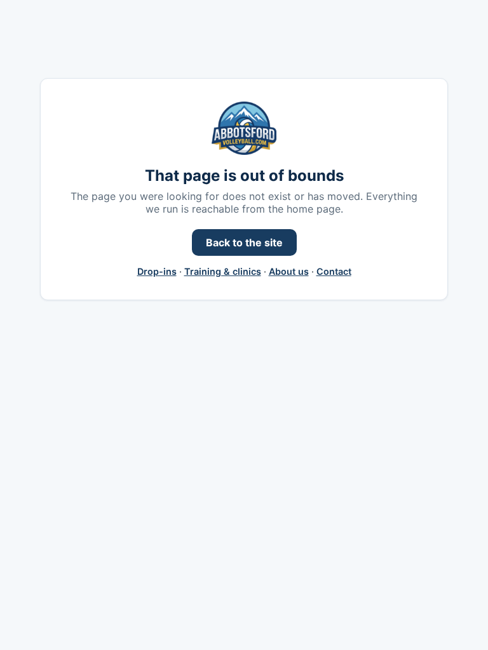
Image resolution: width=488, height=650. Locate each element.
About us (289, 271)
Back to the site (244, 242)
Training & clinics (222, 271)
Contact (333, 271)
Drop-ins (157, 271)
